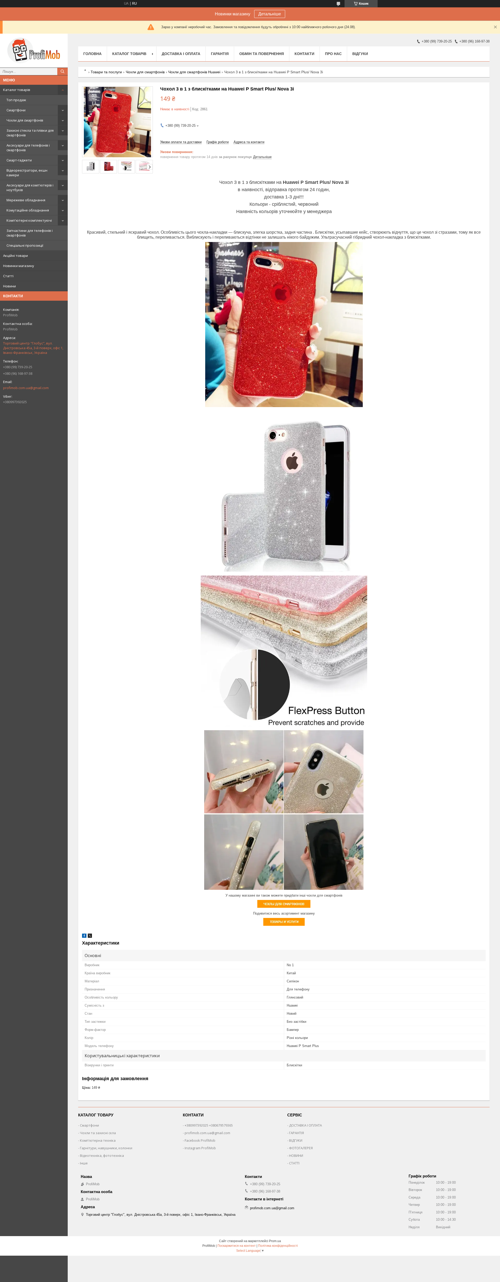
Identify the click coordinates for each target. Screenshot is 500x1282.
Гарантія (220, 54)
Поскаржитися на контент (236, 1246)
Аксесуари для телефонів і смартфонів (28, 147)
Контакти (304, 54)
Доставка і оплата (181, 54)
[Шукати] (62, 71)
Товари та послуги (106, 72)
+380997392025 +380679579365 (209, 1125)
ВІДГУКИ (295, 1140)
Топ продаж (16, 100)
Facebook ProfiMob (200, 1140)
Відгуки (360, 54)
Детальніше (269, 14)
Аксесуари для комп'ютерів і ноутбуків (30, 187)
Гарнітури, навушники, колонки (106, 1148)
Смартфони (16, 110)
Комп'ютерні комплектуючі (29, 220)
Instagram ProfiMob (200, 1148)
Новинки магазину (18, 265)
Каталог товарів (16, 89)
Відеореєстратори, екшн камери (27, 172)
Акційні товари (15, 255)
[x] (90, 937)
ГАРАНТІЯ (296, 1132)
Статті (8, 276)
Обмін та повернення (261, 54)
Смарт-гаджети (19, 160)
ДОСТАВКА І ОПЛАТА (305, 1125)
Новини (9, 286)
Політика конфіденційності (278, 1246)
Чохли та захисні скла (98, 1132)
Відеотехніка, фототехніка (102, 1155)
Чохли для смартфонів (25, 120)
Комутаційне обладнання (28, 210)
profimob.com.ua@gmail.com (26, 387)
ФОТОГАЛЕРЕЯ (301, 1148)
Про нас (333, 54)
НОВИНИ (296, 1155)
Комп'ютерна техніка (98, 1140)
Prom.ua (275, 1241)
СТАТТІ (294, 1163)
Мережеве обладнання (26, 200)
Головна (92, 54)
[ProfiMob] (34, 51)
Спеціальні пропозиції (25, 245)
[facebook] (84, 937)
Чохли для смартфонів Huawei (194, 72)
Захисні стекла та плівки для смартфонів (30, 132)
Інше (84, 1163)
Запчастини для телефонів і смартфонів (30, 233)
